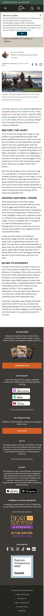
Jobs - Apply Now (22, 603)
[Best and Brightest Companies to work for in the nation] (22, 526)
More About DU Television (22, 459)
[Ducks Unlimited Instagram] (17, 549)
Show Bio (14, 57)
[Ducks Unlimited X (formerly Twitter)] (12, 549)
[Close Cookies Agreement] (40, 15)
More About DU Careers (22, 512)
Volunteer (23, 2)
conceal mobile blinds (12, 120)
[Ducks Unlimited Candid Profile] (22, 567)
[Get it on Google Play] (28, 491)
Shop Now (22, 431)
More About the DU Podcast (22, 409)
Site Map (22, 611)
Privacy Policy (22, 607)
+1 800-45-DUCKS (22, 594)
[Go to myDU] (32, 8)
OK (22, 34)
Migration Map (10, 2)
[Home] (22, 8)
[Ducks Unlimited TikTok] (23, 549)
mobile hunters (28, 112)
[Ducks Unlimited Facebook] (8, 549)
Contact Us (22, 599)
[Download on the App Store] (12, 491)
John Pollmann (18, 52)
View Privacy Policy (23, 30)
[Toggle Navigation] (5, 8)
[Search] (38, 8)
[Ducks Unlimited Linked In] (34, 549)
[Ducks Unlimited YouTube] (28, 549)
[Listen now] (21, 390)
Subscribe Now (22, 366)
